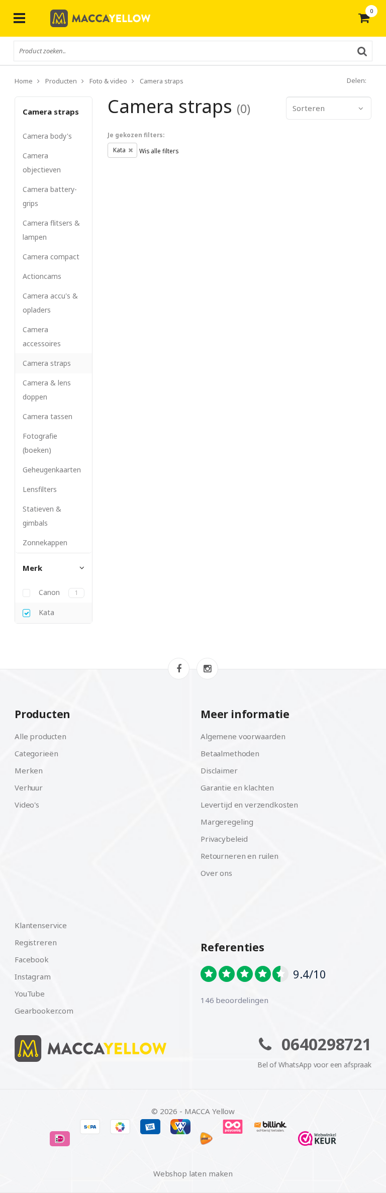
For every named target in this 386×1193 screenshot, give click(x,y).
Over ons (216, 873)
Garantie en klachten (237, 787)
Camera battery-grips (50, 196)
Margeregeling (227, 822)
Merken (29, 770)
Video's (27, 805)
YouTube (30, 993)
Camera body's (47, 136)
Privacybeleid (224, 839)
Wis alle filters (158, 151)
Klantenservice (41, 925)
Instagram (33, 976)
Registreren (35, 942)
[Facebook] (178, 668)
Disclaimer (219, 770)
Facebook (32, 959)
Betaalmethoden (230, 753)
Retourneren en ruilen (239, 856)
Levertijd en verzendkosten (249, 805)
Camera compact (51, 256)
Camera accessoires (42, 336)
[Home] (100, 1048)
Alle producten (40, 736)
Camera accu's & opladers (50, 303)
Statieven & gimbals (42, 516)
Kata (45, 612)
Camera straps (51, 112)
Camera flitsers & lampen (51, 230)
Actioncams (42, 276)
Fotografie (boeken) (40, 443)
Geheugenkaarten (52, 469)
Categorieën (36, 753)
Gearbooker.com (44, 1011)
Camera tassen (47, 416)
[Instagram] (207, 668)
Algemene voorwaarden (243, 736)
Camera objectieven (42, 162)
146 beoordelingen (234, 1000)
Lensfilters (40, 489)
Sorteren (309, 108)
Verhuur (29, 787)
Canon (57, 592)
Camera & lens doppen (47, 390)
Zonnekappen (45, 542)
